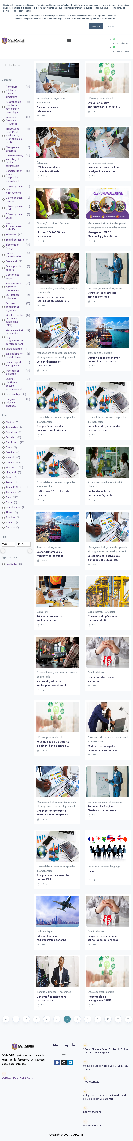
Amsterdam (12, 427)
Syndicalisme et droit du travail (14, 355)
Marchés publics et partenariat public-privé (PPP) (15, 320)
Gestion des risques (12, 276)
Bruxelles (11, 437)
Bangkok (10, 517)
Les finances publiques (12, 296)
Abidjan (10, 422)
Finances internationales (13, 254)
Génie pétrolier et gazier (14, 268)
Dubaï (9, 502)
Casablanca (12, 442)
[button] (69, 40)
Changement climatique (12, 149)
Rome (9, 482)
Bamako (10, 522)
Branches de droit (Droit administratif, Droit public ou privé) (14, 135)
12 (128, 1019)
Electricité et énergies (12, 246)
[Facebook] (57, 1062)
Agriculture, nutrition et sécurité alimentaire (12, 92)
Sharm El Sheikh (14, 487)
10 (108, 1019)
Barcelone (11, 432)
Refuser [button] (110, 26)
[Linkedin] (70, 1062)
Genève (10, 452)
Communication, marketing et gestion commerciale (14, 161)
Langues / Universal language (11, 403)
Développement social (14, 216)
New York (11, 472)
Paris (8, 477)
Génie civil (11, 261)
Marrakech (11, 467)
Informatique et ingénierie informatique (14, 287)
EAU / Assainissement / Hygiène (14, 226)
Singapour (11, 492)
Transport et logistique (12, 372)
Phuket (9, 512)
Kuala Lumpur (13, 507)
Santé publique (14, 349)
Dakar (9, 447)
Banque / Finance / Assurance (11, 120)
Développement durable (14, 199)
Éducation (11, 234)
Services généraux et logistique (12, 307)
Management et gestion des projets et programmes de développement (14, 337)
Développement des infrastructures (14, 189)
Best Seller (12, 564)
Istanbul (10, 457)
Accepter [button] (96, 26)
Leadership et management (13, 364)
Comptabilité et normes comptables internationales (14, 176)
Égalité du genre (15, 239)
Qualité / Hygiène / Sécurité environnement (14, 384)
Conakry (10, 527)
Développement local (14, 208)
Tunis (8, 497)
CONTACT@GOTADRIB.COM (17, 1077)
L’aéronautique (13, 394)
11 (118, 1019)
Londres (10, 462)
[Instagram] (64, 1062)
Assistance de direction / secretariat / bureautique (13, 107)
